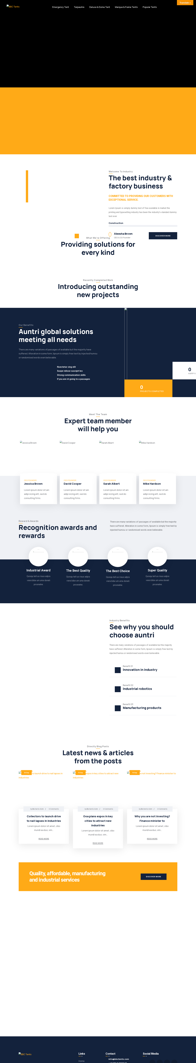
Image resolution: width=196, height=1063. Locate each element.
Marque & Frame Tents (126, 7)
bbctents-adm (38, 809)
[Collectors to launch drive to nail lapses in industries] (44, 790)
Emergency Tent (60, 7)
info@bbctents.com (119, 1059)
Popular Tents (150, 7)
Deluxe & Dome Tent (99, 7)
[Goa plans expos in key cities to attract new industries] (98, 790)
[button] (163, 235)
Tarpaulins (79, 7)
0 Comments (54, 809)
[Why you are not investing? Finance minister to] (152, 790)
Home (82, 1061)
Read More (44, 839)
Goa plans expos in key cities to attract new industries (98, 820)
